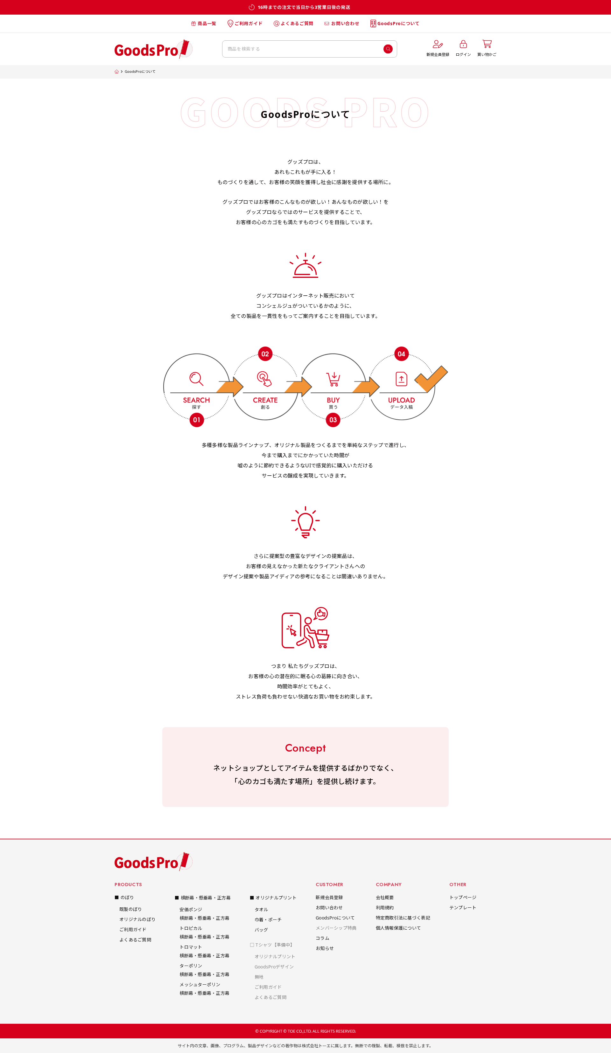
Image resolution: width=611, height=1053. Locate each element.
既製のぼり (130, 909)
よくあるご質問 (297, 23)
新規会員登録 (329, 897)
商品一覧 (207, 23)
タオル (261, 909)
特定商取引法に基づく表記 (403, 918)
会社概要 (385, 897)
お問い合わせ (345, 23)
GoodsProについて (398, 23)
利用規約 (385, 908)
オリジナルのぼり (137, 919)
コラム (322, 938)
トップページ (463, 897)
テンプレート (463, 908)
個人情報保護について (398, 928)
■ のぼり (124, 897)
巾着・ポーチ (268, 920)
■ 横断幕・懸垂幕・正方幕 (203, 898)
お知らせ (325, 948)
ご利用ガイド (249, 23)
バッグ (261, 930)
